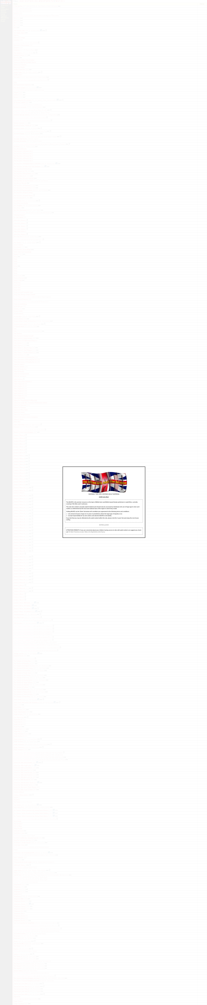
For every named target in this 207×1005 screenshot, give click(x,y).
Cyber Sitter (84, 532)
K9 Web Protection (74, 532)
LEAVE (107, 525)
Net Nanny (102, 532)
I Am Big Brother (93, 532)
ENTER (101, 525)
